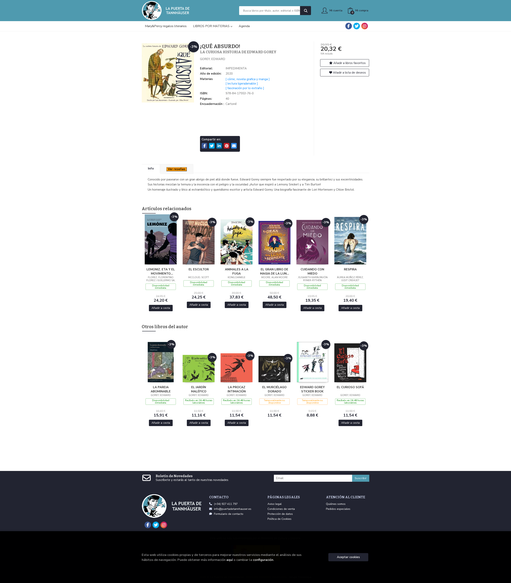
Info (151, 168)
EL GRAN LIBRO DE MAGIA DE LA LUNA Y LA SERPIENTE (274, 271)
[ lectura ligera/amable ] (242, 84)
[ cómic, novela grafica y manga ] (248, 79)
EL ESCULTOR (199, 269)
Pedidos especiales (338, 509)
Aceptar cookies (348, 557)
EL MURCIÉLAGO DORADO (274, 389)
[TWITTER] (356, 26)
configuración (263, 559)
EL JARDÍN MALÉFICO (198, 389)
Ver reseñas (176, 169)
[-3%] (161, 239)
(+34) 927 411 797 (226, 504)
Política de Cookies (279, 519)
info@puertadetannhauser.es (232, 509)
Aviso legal (274, 504)
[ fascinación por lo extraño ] (245, 88)
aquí (229, 559)
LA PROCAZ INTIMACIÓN (237, 389)
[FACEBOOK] (348, 26)
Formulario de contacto (228, 514)
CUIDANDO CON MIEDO (312, 271)
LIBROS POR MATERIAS (211, 26)
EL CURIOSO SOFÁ (350, 387)
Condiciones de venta (281, 509)
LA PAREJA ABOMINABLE (161, 389)
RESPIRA (350, 269)
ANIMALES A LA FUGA (236, 271)
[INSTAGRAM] (364, 26)
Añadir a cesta (161, 308)
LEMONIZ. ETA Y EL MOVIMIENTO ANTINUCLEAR (161, 271)
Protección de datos (280, 514)
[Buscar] (305, 10)
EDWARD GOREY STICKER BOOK (312, 389)
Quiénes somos (336, 504)
